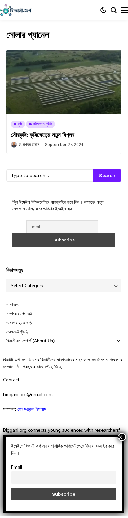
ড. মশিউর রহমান (29, 144)
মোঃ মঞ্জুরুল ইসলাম (31, 409)
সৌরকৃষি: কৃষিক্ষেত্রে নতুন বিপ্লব (42, 134)
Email (16, 467)
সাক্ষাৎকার (12, 304)
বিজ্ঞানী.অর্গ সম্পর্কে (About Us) (30, 340)
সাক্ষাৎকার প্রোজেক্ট (19, 313)
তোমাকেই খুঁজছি (17, 331)
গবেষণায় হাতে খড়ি (19, 322)
